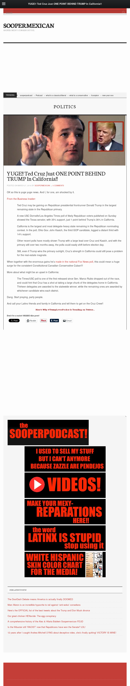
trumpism (95, 95)
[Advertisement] (65, 68)
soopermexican (42, 185)
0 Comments (58, 185)
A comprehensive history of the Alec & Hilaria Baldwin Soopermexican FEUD (45, 621)
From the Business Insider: (21, 198)
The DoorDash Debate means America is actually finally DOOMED (40, 599)
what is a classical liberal (56, 95)
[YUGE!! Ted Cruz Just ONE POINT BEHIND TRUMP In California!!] (65, 140)
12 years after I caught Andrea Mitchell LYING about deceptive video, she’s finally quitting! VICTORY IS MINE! (62, 632)
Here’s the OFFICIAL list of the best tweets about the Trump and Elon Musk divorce (49, 610)
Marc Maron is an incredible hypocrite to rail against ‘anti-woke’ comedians (44, 604)
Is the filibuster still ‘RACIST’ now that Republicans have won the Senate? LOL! (46, 627)
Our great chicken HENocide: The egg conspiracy (32, 616)
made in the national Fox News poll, (75, 261)
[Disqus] (65, 372)
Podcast (39, 95)
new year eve (107, 95)
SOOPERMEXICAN (28, 25)
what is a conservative (78, 95)
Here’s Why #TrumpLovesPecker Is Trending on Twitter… (65, 309)
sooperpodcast (26, 95)
